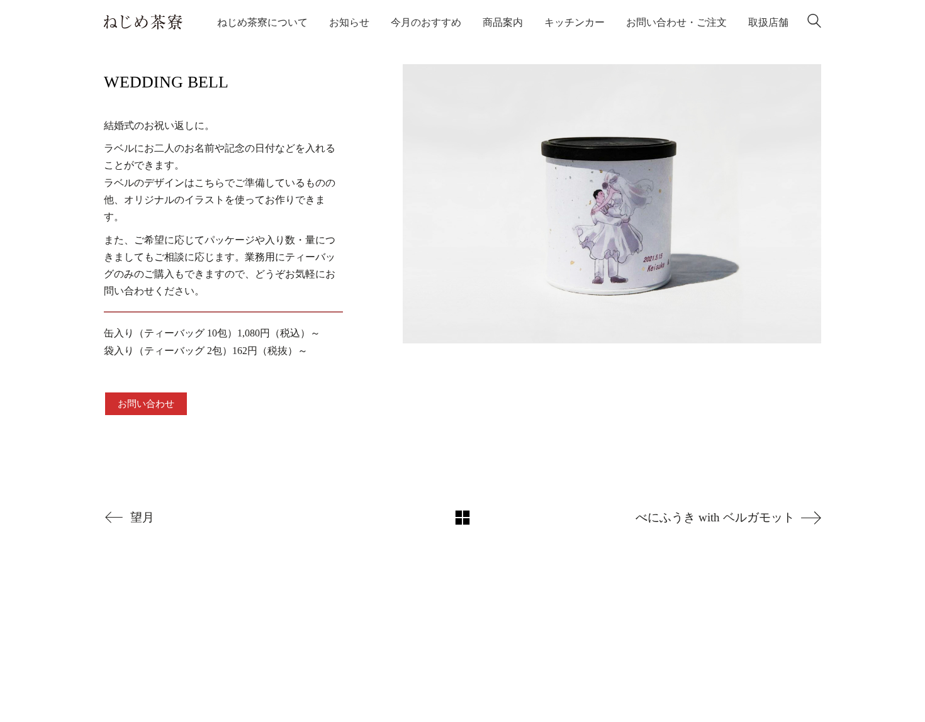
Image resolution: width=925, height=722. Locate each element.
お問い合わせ (146, 404)
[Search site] (814, 23)
